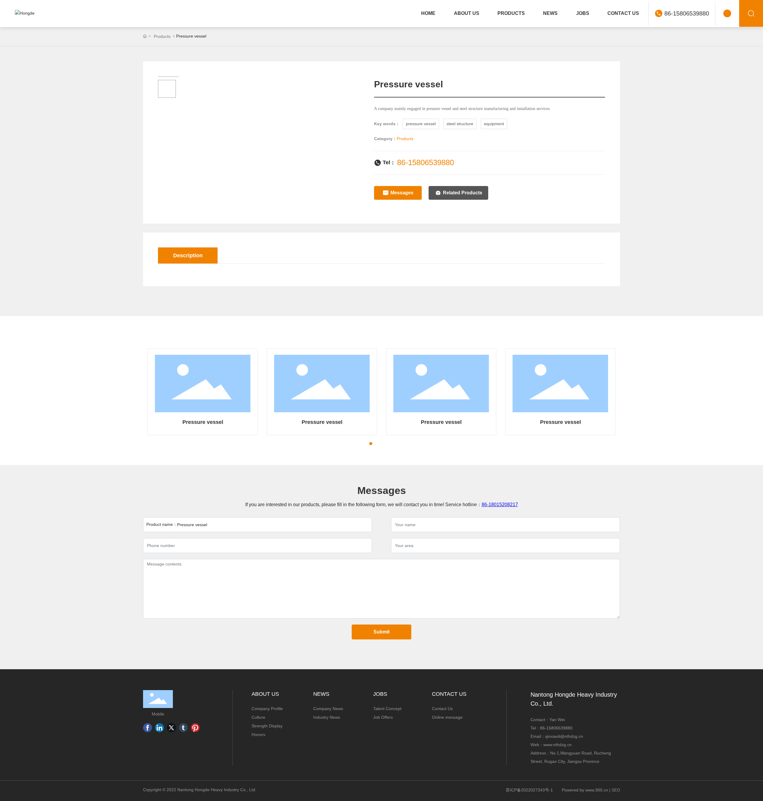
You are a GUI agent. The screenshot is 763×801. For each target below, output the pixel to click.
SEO (616, 790)
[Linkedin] (159, 727)
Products (162, 36)
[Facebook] (147, 727)
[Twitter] (171, 727)
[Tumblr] (183, 727)
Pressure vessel (202, 422)
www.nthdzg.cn (557, 744)
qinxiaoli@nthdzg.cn (564, 736)
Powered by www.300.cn (585, 790)
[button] (360, 443)
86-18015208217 (500, 504)
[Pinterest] (195, 727)
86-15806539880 (686, 13)
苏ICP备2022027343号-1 (529, 790)
